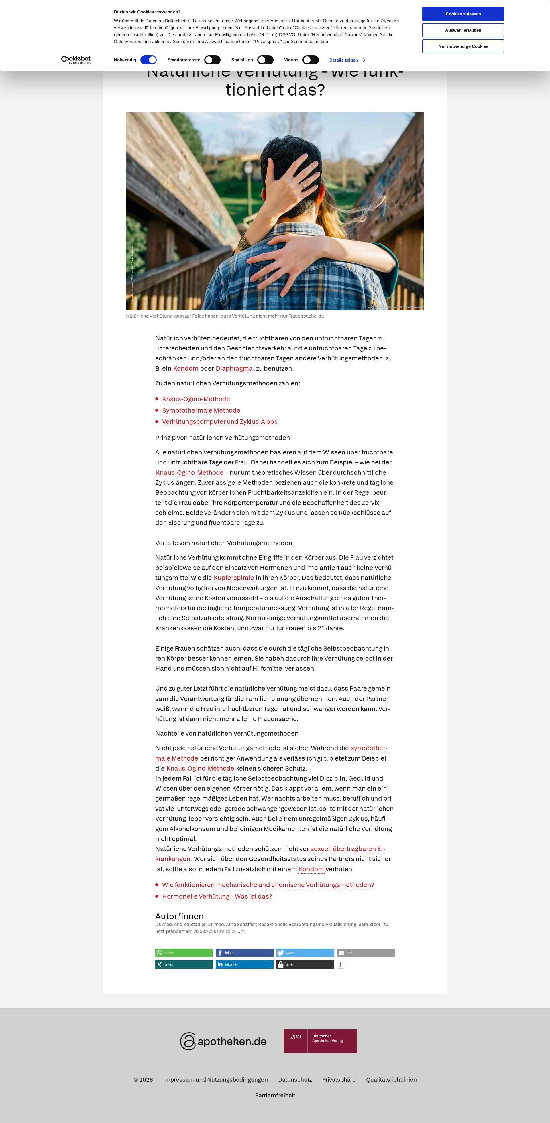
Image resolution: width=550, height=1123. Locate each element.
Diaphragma (234, 368)
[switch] (212, 59)
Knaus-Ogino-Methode (196, 399)
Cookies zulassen (463, 13)
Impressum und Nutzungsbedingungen (215, 1079)
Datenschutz (295, 1079)
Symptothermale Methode (201, 410)
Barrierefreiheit (275, 1095)
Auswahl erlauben (463, 30)
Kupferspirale (234, 578)
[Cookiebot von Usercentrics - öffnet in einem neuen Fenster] (76, 60)
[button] (184, 953)
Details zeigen (343, 60)
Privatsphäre (339, 1079)
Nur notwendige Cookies (463, 46)
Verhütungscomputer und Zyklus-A (213, 421)
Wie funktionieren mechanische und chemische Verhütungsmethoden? (268, 885)
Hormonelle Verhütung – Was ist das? (217, 896)
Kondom (186, 368)
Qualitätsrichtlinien (391, 1079)
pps (272, 421)
